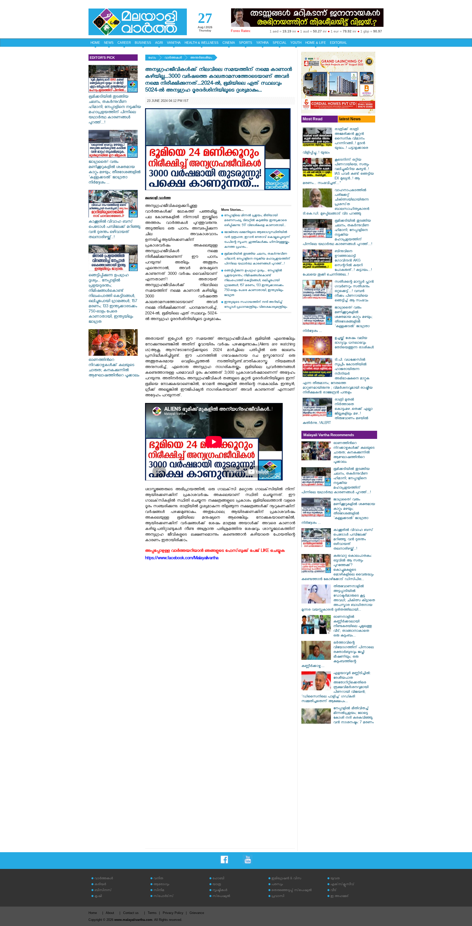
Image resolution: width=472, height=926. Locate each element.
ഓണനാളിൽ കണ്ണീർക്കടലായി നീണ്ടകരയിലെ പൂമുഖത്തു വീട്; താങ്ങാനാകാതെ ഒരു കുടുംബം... (352, 626)
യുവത (335, 879)
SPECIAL (279, 43)
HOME (95, 43)
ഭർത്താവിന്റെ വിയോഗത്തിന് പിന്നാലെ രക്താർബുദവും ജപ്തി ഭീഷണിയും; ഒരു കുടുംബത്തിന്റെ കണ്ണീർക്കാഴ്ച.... (337, 655)
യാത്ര (216, 884)
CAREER (124, 43)
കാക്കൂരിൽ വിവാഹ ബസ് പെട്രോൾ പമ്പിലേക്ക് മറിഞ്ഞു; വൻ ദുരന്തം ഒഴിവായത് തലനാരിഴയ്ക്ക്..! (114, 230)
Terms (152, 913)
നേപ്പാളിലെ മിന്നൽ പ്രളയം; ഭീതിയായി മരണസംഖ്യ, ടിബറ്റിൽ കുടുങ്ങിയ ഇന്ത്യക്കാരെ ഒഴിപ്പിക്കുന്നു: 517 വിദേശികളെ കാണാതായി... (255, 221)
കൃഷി (98, 896)
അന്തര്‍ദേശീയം (201, 58)
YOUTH (295, 43)
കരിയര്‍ (100, 884)
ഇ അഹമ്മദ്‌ (339, 896)
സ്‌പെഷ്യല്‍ (221, 896)
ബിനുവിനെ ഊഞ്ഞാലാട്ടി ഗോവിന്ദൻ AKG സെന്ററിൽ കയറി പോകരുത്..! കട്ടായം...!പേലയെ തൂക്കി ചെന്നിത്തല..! (337, 263)
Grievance (197, 913)
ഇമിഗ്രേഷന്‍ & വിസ (286, 879)
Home (92, 913)
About (110, 913)
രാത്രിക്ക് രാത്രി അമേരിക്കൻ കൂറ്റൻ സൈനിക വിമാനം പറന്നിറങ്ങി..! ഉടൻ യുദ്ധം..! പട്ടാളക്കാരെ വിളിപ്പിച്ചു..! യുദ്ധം (335, 141)
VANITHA (174, 43)
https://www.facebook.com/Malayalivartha (181, 559)
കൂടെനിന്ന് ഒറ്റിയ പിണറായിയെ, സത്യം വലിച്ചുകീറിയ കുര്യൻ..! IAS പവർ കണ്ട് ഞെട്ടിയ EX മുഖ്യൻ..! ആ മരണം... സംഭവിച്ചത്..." (338, 172)
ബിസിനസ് (103, 890)
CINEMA (228, 43)
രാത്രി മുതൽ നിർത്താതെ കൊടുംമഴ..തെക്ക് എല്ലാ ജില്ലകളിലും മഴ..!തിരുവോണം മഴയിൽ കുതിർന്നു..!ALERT (337, 412)
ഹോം (152, 58)
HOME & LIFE (315, 43)
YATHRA (262, 43)
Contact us (131, 913)
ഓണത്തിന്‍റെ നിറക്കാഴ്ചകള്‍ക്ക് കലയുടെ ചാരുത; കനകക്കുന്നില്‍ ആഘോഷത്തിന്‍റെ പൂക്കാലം (113, 368)
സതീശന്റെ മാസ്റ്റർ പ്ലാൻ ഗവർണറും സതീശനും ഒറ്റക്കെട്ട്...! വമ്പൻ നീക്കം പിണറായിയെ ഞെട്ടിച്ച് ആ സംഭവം (354, 291)
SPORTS (245, 43)
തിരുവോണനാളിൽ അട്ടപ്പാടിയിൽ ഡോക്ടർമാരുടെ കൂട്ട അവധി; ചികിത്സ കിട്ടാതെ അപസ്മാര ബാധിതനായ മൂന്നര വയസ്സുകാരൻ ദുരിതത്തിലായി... (338, 599)
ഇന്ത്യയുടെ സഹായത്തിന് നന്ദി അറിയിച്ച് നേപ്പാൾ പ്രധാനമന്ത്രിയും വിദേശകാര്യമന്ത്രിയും (255, 305)
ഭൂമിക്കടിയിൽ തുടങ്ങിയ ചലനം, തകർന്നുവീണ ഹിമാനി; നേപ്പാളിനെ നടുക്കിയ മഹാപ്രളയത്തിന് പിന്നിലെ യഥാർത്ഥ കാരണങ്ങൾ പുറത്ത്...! (114, 110)
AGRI (159, 43)
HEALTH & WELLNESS (202, 43)
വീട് (333, 890)
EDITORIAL (338, 43)
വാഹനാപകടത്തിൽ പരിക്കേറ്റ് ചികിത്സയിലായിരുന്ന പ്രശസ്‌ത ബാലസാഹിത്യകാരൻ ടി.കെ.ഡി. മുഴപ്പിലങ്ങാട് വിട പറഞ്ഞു (336, 202)
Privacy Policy (173, 913)
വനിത (158, 879)
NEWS (109, 43)
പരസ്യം (277, 884)
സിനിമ (158, 890)
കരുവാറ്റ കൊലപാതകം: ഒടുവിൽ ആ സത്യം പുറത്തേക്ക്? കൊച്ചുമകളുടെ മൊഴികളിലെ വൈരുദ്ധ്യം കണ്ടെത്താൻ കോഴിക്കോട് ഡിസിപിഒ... (337, 568)
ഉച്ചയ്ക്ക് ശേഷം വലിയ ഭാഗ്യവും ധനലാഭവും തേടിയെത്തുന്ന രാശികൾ (354, 343)
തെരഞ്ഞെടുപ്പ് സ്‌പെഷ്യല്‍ (291, 890)
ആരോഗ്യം (161, 884)
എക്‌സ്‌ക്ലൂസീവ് (342, 884)
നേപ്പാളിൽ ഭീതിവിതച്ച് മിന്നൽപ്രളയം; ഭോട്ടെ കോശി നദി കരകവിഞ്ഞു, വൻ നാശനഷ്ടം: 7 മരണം (353, 716)
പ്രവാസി (277, 896)
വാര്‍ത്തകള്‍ (173, 58)
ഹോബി (218, 879)
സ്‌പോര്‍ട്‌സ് (163, 896)
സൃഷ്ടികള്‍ (219, 890)
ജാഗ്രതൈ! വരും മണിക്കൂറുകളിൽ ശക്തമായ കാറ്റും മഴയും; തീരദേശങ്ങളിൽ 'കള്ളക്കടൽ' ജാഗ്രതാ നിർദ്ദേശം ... (114, 173)
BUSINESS (143, 43)
